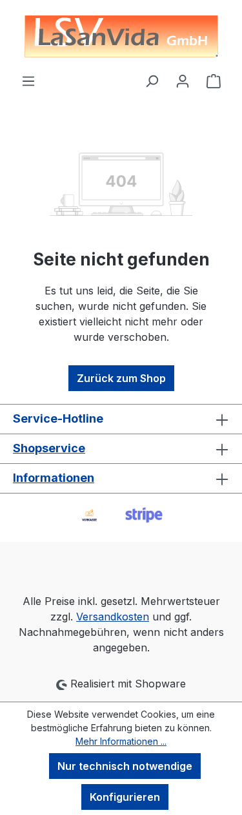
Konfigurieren (125, 797)
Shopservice (49, 448)
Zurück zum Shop (121, 378)
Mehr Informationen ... (121, 741)
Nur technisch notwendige (124, 766)
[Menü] (28, 80)
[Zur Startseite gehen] (121, 36)
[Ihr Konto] (182, 80)
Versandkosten (112, 616)
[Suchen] (151, 80)
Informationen (53, 477)
